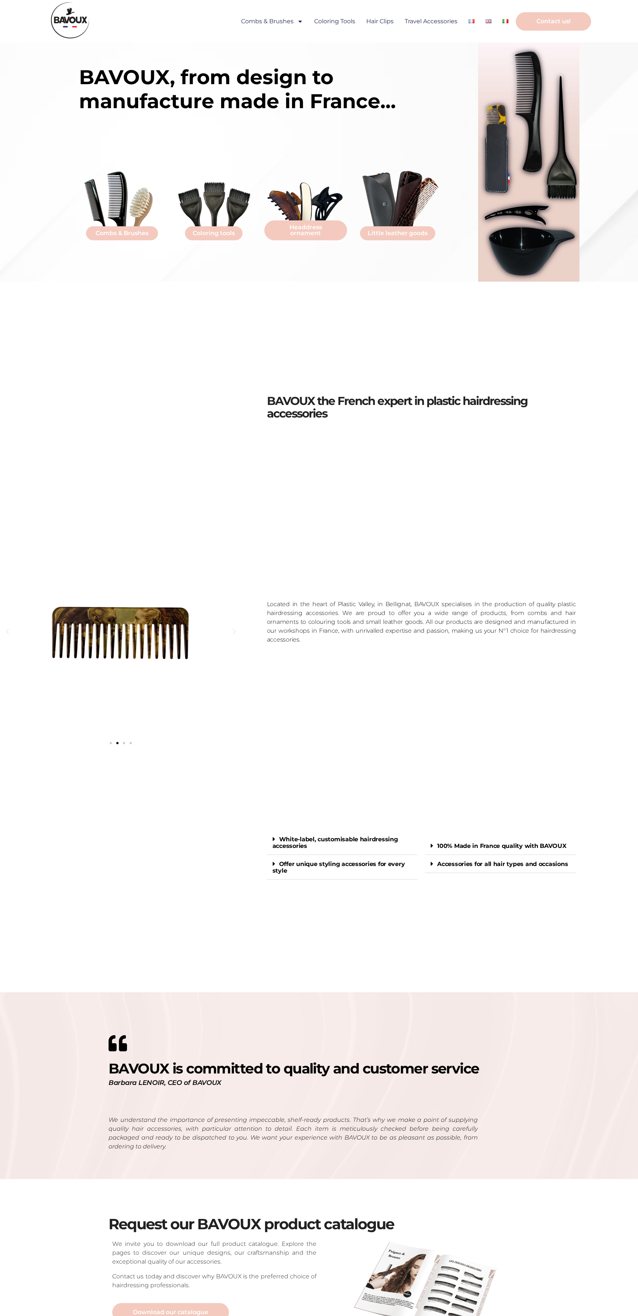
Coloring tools (334, 21)
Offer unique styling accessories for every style (338, 867)
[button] (7, 631)
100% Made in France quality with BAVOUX (501, 845)
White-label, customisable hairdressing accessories (335, 842)
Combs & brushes (267, 21)
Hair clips (380, 21)
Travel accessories (431, 21)
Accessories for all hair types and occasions (502, 863)
